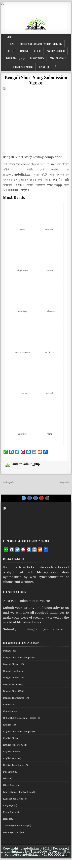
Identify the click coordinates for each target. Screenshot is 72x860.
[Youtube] (41, 498)
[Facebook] (29, 498)
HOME (12, 43)
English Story (10, 758)
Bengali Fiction (11, 664)
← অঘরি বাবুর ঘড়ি (7, 482)
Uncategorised (11, 832)
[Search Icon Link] (57, 66)
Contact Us (44, 67)
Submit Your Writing (23, 67)
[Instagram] (35, 498)
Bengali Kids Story (13, 671)
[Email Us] (47, 498)
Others (37, 51)
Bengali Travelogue (13, 698)
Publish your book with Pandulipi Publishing (41, 43)
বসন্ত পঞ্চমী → (65, 482)
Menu (9, 37)
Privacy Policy (37, 58)
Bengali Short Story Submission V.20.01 (36, 79)
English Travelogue (13, 765)
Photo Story (9, 812)
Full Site (11, 51)
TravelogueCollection (15, 825)
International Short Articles (18, 792)
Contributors (10, 711)
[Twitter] (24, 498)
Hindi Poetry (10, 785)
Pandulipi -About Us (56, 51)
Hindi (6, 778)
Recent (7, 819)
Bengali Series (11, 684)
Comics (7, 704)
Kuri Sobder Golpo (13, 798)
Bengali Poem (10, 677)
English (7, 724)
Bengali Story (10, 691)
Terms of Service (57, 58)
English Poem (10, 751)
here (59, 629)
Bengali (7, 650)
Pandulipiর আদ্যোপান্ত (15, 58)
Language (24, 51)
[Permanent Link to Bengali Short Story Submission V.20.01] (36, 120)
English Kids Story (13, 745)
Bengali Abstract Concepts (17, 657)
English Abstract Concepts (17, 731)
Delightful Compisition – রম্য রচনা (19, 718)
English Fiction (11, 738)
